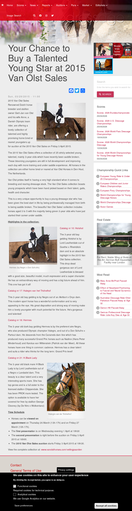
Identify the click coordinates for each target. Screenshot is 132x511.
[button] (99, 244)
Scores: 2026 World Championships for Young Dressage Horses (114, 154)
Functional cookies (27, 486)
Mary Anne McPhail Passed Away (113, 282)
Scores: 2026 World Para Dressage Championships (113, 133)
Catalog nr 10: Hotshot (71, 228)
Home (10, 5)
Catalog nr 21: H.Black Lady (22, 357)
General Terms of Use (25, 471)
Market (86, 5)
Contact (15, 465)
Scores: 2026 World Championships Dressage (114, 143)
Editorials (101, 5)
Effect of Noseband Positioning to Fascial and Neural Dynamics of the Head (115, 290)
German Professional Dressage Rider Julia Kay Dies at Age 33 (115, 313)
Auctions (61, 5)
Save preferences (23, 505)
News (33, 5)
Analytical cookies (27, 494)
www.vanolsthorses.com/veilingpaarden (61, 449)
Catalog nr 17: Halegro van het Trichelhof (29, 290)
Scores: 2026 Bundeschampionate (113, 112)
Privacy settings (66, 469)
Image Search (14, 15)
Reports (46, 5)
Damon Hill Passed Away (112, 307)
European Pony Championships (115, 190)
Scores (21, 5)
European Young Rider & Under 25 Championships (115, 177)
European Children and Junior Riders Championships (114, 185)
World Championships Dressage (115, 202)
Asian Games (106, 206)
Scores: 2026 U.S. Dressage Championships (110, 122)
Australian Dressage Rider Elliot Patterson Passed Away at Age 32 (115, 300)
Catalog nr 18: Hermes (20, 320)
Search (106, 94)
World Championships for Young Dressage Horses (115, 196)
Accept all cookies (106, 505)
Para (74, 5)
